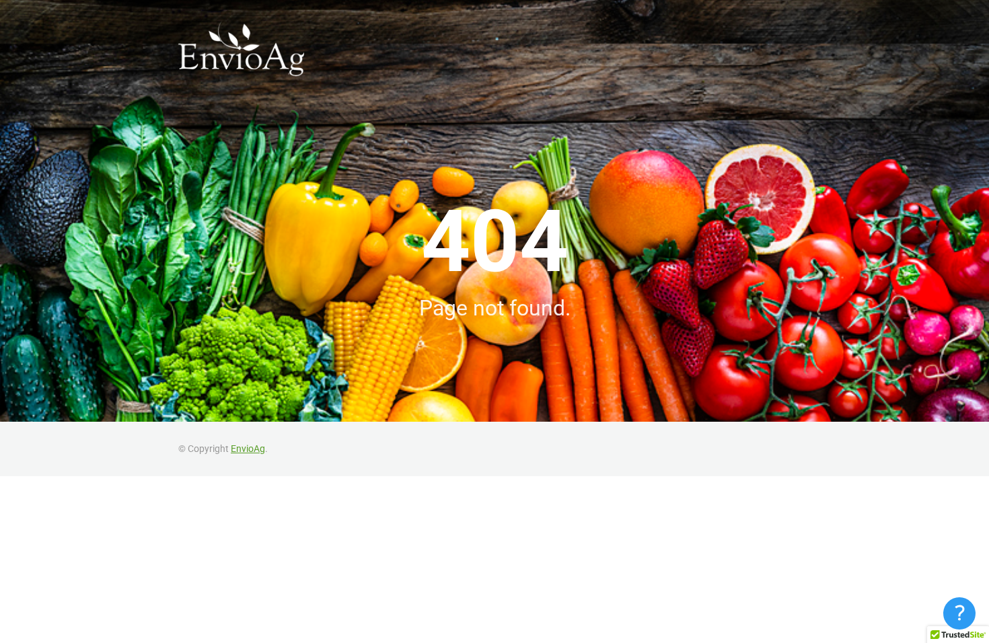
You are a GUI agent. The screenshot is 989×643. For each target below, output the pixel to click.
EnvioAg (248, 448)
